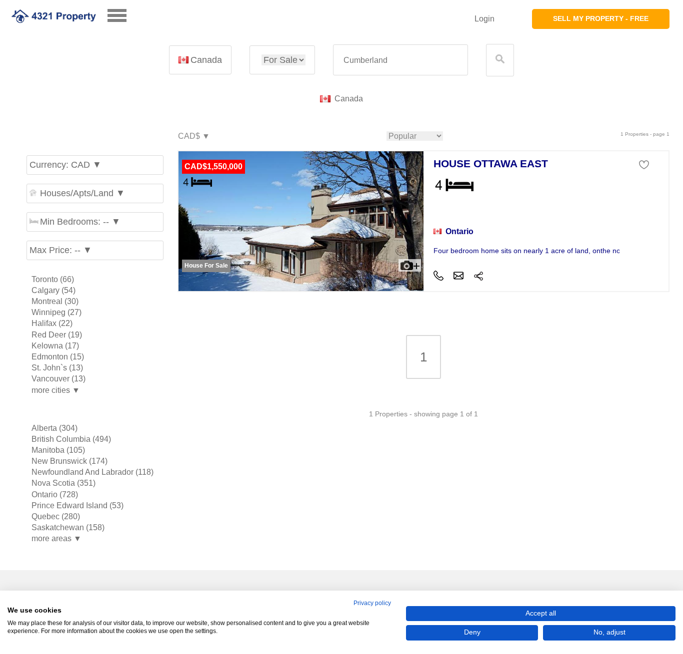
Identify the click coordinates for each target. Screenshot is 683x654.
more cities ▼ (56, 390)
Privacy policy (372, 603)
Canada (206, 60)
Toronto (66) (53, 279)
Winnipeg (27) (57, 312)
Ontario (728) (55, 494)
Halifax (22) (52, 323)
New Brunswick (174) (70, 461)
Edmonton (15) (58, 356)
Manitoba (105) (58, 450)
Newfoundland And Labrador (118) (93, 472)
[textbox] (400, 60)
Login (484, 18)
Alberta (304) (55, 428)
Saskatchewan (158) (68, 527)
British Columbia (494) (71, 439)
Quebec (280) (56, 516)
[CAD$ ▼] (194, 136)
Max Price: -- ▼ (61, 250)
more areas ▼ (57, 538)
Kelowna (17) (55, 345)
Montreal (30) (55, 301)
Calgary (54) (54, 290)
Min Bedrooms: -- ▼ (80, 222)
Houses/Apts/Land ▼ (82, 193)
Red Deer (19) (57, 334)
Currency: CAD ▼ (66, 165)
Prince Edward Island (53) (78, 505)
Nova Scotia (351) (64, 483)
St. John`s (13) (57, 367)
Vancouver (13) (59, 378)
